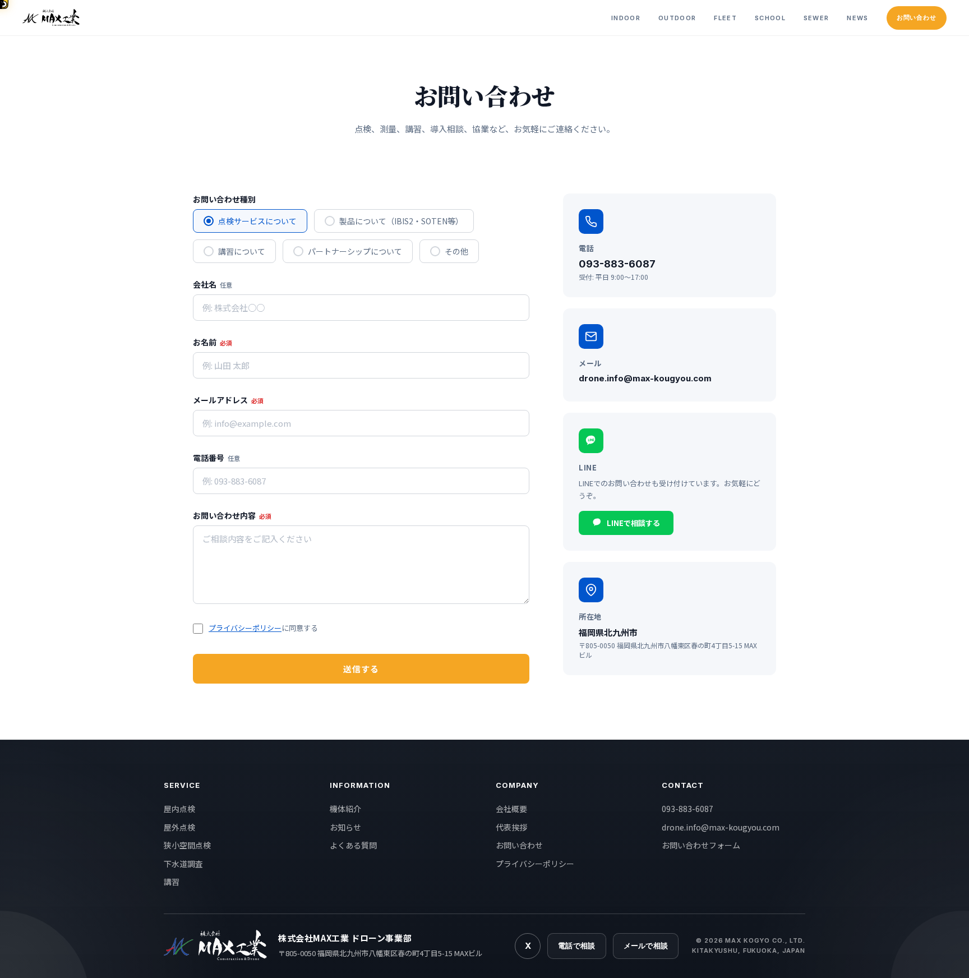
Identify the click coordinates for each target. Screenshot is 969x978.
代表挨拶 (511, 827)
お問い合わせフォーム (701, 845)
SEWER (816, 18)
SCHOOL (770, 18)
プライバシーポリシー (245, 627)
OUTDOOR (677, 18)
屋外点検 (179, 827)
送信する (361, 669)
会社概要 (511, 808)
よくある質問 (353, 845)
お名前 (212, 342)
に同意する (263, 627)
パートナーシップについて (355, 251)
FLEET (725, 18)
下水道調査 (183, 863)
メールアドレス (228, 399)
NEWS (857, 18)
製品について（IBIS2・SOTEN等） (401, 221)
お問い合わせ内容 (232, 515)
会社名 (212, 284)
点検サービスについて (257, 221)
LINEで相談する (633, 523)
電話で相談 (576, 945)
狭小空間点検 (187, 845)
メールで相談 (646, 945)
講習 (171, 881)
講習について (241, 251)
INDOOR (625, 18)
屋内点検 (179, 808)
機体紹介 (345, 808)
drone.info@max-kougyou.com (720, 827)
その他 (456, 251)
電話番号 (216, 457)
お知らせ (345, 827)
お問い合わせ (916, 17)
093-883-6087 (687, 808)
